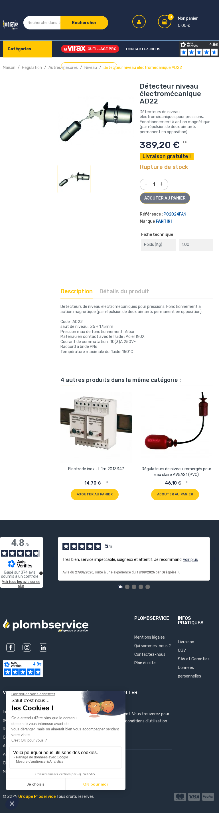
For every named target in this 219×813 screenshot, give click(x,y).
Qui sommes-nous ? (152, 645)
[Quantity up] (161, 183)
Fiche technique (157, 234)
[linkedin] (43, 647)
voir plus (190, 559)
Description (76, 291)
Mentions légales (149, 637)
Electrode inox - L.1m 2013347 (96, 469)
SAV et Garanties (194, 659)
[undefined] (41, 573)
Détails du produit (124, 291)
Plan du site (145, 663)
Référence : (151, 214)
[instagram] (27, 647)
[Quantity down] (146, 182)
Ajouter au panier (165, 198)
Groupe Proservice (37, 796)
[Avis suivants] (214, 559)
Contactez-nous (149, 654)
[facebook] (10, 647)
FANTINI (164, 221)
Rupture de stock (164, 167)
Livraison (186, 641)
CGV (182, 650)
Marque (147, 221)
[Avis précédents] (53, 559)
